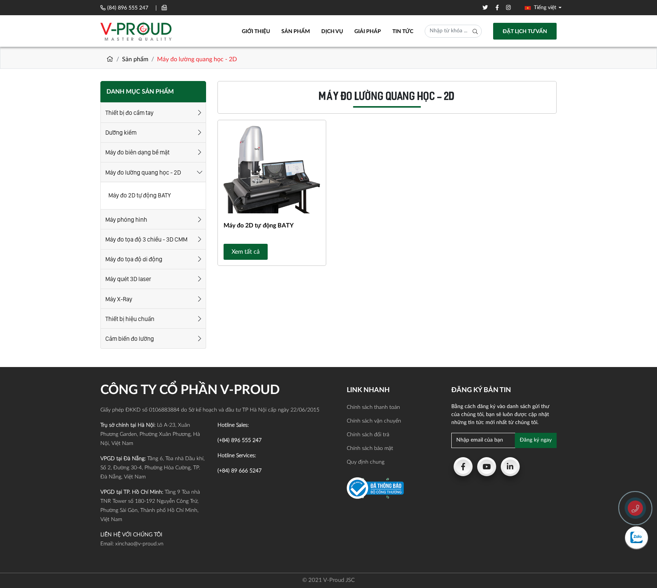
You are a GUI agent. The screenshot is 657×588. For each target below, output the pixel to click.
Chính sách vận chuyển (374, 421)
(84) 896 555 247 (127, 8)
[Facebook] (463, 466)
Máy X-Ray (118, 299)
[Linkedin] (510, 466)
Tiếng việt (544, 7)
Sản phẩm (295, 31)
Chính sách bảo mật (370, 448)
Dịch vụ (332, 31)
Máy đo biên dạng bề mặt (137, 152)
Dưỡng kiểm (120, 132)
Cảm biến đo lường (129, 338)
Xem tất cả (246, 252)
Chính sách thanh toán (373, 407)
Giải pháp (367, 31)
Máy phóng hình (126, 219)
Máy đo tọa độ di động (133, 259)
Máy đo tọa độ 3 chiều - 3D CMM (146, 239)
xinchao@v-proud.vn (139, 544)
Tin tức (402, 31)
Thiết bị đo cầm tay (129, 112)
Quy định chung (365, 462)
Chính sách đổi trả (368, 434)
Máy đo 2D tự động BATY (139, 195)
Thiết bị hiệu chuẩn (129, 319)
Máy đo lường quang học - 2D (143, 172)
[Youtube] (486, 466)
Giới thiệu (256, 31)
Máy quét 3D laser (128, 279)
